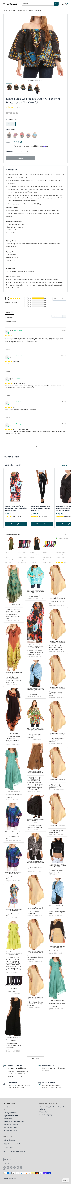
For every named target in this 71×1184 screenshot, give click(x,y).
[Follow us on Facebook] (4, 1167)
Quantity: (9, 151)
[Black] (9, 135)
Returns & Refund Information (13, 1121)
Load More (35, 1058)
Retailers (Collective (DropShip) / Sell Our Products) (53, 1108)
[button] (62, 534)
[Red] (22, 135)
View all (65, 465)
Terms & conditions (10, 1130)
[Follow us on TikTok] (21, 1167)
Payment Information (10, 1116)
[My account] (62, 4)
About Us (6, 1107)
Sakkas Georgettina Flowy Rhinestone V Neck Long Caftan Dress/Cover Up (16, 508)
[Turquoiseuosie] (34, 135)
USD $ (6, 1159)
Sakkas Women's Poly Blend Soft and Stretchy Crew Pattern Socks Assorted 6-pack (47, 560)
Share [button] (8, 349)
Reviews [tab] (8, 312)
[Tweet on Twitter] (14, 112)
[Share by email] (17, 112)
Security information (10, 1127)
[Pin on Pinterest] (10, 112)
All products (12, 10)
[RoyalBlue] (28, 135)
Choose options (16, 524)
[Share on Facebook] (7, 112)
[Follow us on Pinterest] (14, 1167)
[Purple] (15, 135)
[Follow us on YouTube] (18, 1167)
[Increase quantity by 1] (27, 152)
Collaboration (43, 1112)
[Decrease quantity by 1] (16, 152)
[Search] (56, 4)
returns (13, 1085)
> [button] (40, 446)
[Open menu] (4, 3)
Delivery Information (10, 1113)
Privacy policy (8, 1119)
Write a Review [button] (60, 299)
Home (5, 10)
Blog (4, 1110)
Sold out (20, 158)
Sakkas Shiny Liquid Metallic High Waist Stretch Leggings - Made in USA (41, 508)
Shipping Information (10, 1124)
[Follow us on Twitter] (8, 1167)
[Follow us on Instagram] (11, 1167)
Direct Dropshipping (45, 1115)
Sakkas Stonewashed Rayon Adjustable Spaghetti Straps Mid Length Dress (34, 560)
